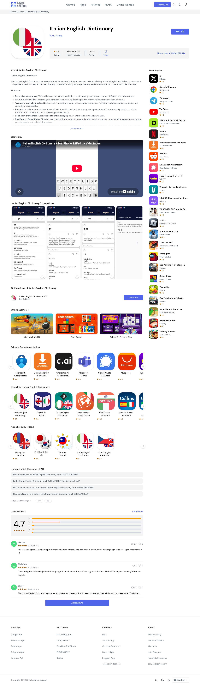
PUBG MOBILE (63, 652)
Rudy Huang (56, 35)
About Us (152, 646)
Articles (95, 4)
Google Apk (16, 634)
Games (70, 4)
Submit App (162, 4)
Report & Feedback (157, 658)
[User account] (186, 4)
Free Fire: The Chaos (66, 646)
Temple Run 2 (63, 640)
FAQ (104, 634)
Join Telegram (154, 652)
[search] (174, 4)
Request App (108, 658)
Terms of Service (156, 640)
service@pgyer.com (157, 663)
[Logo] (19, 5)
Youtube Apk (17, 658)
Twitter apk (16, 646)
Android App (108, 640)
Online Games (125, 4)
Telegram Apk (17, 652)
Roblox (60, 658)
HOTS (108, 4)
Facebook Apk (18, 640)
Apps (83, 4)
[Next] (137, 242)
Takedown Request (111, 663)
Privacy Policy (154, 634)
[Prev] (16, 242)
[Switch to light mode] (180, 4)
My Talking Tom (64, 634)
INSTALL (180, 31)
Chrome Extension (111, 646)
